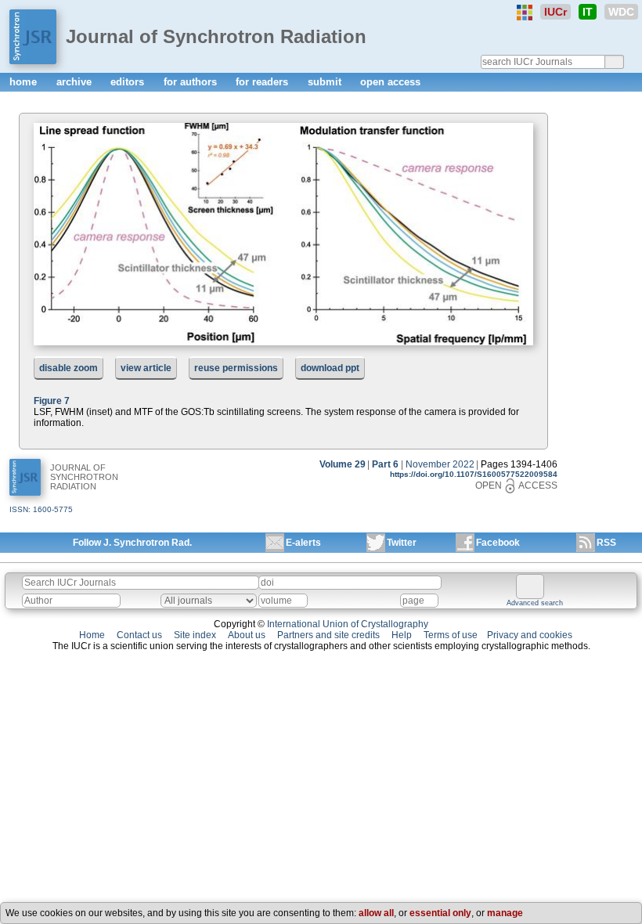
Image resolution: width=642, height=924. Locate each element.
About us (246, 635)
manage (505, 913)
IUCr (555, 11)
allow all (376, 913)
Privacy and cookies (529, 635)
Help (401, 635)
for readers (263, 82)
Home (92, 635)
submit (326, 82)
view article (146, 368)
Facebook (498, 542)
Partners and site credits (328, 635)
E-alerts (303, 542)
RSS (606, 542)
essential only (440, 913)
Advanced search (535, 603)
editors (128, 82)
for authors (192, 82)
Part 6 (385, 464)
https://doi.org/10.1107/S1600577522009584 (473, 474)
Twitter (402, 542)
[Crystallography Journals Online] (525, 12)
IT (587, 11)
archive (75, 82)
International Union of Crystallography (347, 624)
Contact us (139, 635)
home (24, 82)
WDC (621, 11)
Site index (195, 635)
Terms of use (451, 635)
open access (390, 82)
